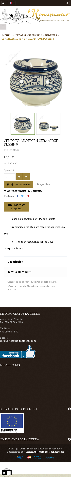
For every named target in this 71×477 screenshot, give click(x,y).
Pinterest (28, 196)
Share (17, 196)
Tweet (22, 196)
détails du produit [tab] (19, 272)
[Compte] (4, 3)
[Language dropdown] (12, 3)
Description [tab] (15, 261)
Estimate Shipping (16, 206)
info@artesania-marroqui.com (18, 340)
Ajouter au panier (20, 184)
